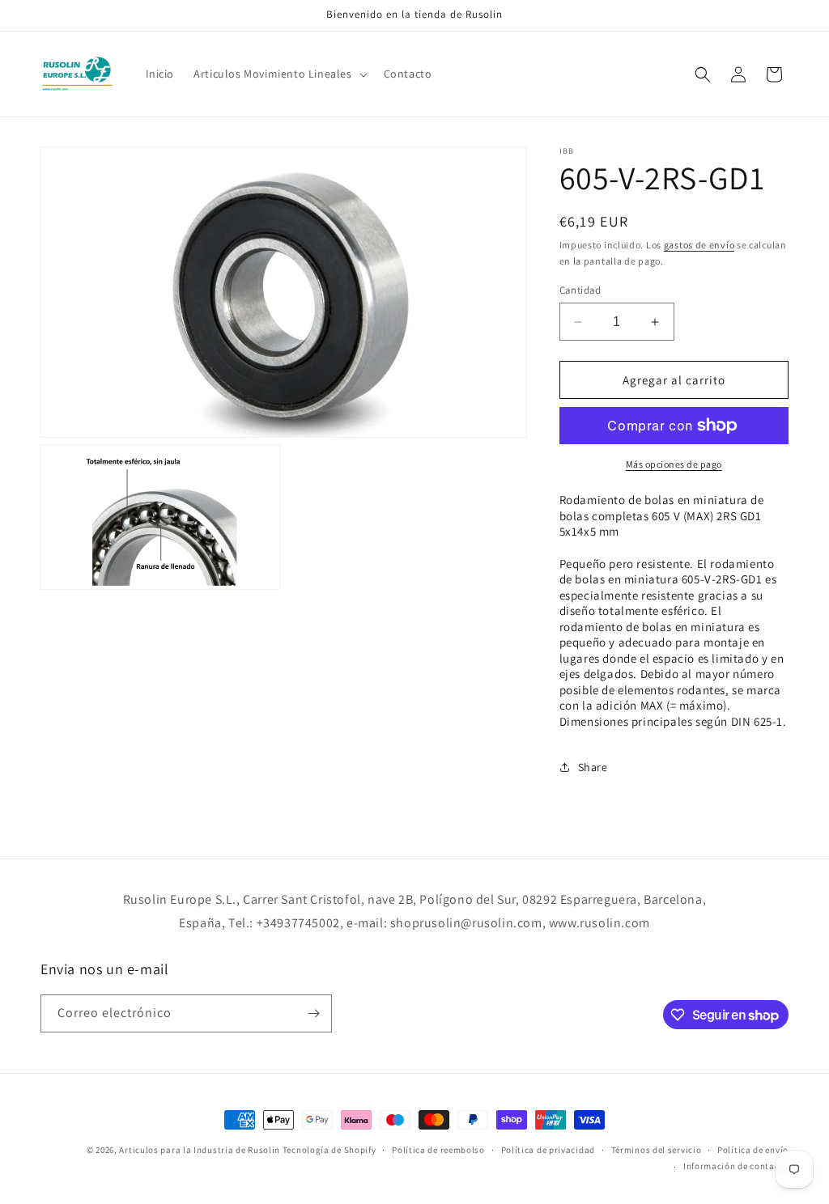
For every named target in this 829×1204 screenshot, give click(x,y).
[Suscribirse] (313, 1013)
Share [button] (593, 767)
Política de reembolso (438, 1149)
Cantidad (580, 290)
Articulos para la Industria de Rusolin (199, 1149)
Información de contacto (736, 1166)
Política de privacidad (548, 1149)
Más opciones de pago (674, 464)
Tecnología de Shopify (329, 1149)
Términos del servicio (656, 1149)
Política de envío (753, 1149)
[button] (278, 74)
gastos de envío (699, 245)
